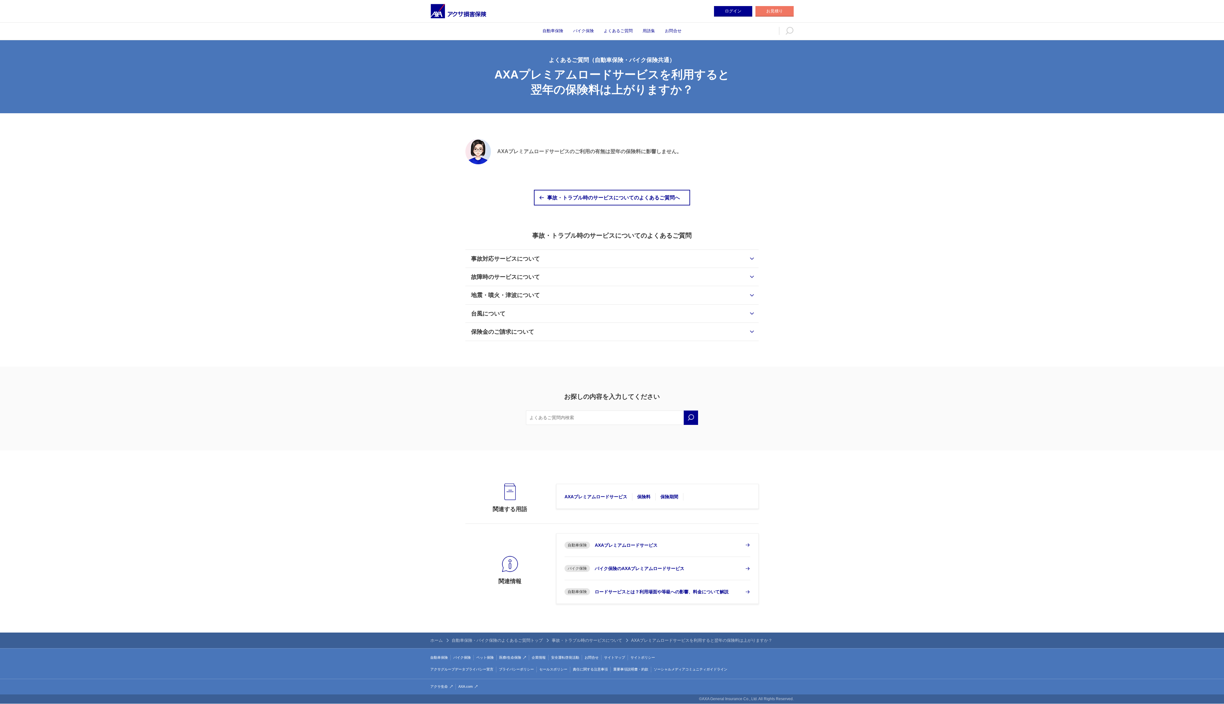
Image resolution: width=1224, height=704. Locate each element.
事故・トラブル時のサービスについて (587, 640)
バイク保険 (583, 30)
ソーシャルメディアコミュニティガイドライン (690, 669)
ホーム (436, 640)
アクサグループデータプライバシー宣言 (461, 669)
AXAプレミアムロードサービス (596, 496)
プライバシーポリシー (516, 669)
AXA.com (465, 686)
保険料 (644, 496)
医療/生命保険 (510, 657)
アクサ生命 (439, 686)
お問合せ (673, 30)
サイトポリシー (642, 657)
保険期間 (669, 496)
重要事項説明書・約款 (630, 669)
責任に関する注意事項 (590, 669)
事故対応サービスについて (505, 259)
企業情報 (539, 657)
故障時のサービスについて (505, 277)
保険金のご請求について (502, 332)
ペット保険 (485, 657)
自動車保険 (553, 30)
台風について (488, 313)
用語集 (649, 30)
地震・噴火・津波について (505, 295)
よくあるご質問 (618, 30)
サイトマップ (614, 657)
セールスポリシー (553, 669)
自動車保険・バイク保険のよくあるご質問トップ (497, 640)
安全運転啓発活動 (565, 657)
